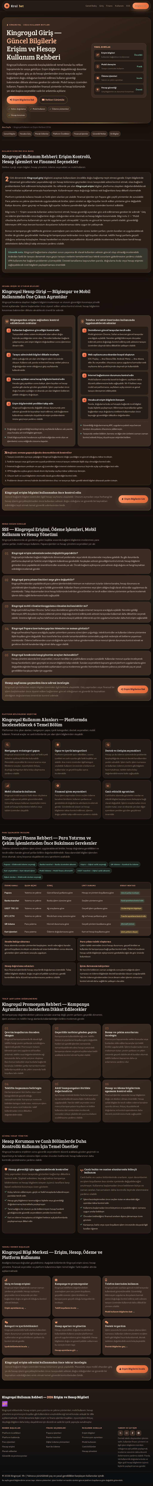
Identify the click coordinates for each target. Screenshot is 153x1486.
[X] (120, 1433)
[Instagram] (126, 1433)
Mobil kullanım (89, 1442)
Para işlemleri (8, 1442)
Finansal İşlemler (81, 134)
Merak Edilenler (42, 134)
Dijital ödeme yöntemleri (57, 1442)
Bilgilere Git (140, 5)
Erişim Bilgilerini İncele (133, 1369)
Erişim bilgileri (88, 1433)
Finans (109, 5)
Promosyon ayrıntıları (92, 1437)
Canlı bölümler (89, 1446)
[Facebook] (132, 1433)
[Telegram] (138, 1433)
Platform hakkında (11, 1437)
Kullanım (119, 5)
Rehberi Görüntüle (54, 99)
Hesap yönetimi (89, 1451)
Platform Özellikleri (61, 134)
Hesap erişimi (8, 1446)
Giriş (101, 5)
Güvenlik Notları (99, 134)
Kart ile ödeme (53, 1446)
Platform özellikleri (11, 1433)
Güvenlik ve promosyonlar (14, 1455)
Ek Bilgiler (114, 134)
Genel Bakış (91, 5)
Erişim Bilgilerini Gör (134, 499)
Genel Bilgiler (9, 134)
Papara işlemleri (53, 1433)
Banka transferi (53, 1437)
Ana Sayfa (6, 127)
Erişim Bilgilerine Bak (23, 99)
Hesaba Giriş (25, 134)
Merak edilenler (9, 1451)
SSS (128, 5)
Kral (17, 6)
